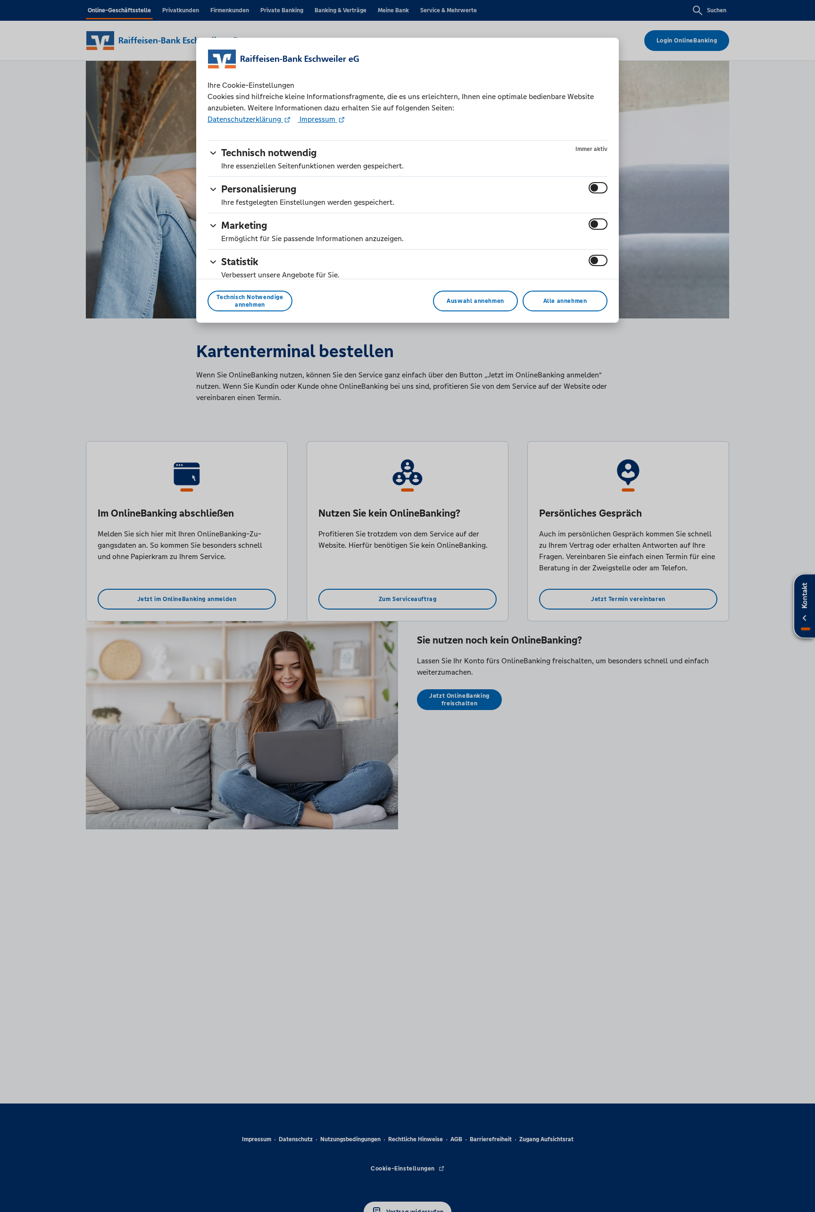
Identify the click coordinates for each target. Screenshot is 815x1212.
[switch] (598, 187)
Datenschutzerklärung (245, 119)
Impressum (317, 119)
